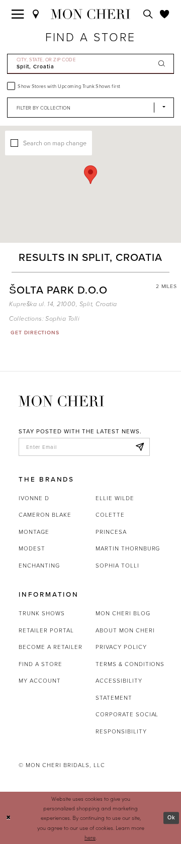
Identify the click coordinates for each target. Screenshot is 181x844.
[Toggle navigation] (18, 14)
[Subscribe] (139, 446)
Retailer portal (46, 630)
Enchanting (39, 565)
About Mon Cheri (125, 630)
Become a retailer (50, 647)
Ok (171, 817)
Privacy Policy (121, 647)
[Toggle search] (148, 14)
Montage (34, 532)
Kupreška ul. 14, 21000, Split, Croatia (63, 304)
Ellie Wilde (115, 498)
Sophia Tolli (62, 319)
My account (40, 681)
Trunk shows (42, 613)
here (90, 837)
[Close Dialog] (8, 817)
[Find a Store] (36, 14)
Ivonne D (34, 498)
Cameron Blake (45, 515)
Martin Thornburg (128, 548)
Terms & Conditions (130, 664)
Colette (110, 515)
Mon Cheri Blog (123, 613)
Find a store (40, 664)
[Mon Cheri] (61, 400)
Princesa (111, 532)
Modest (32, 548)
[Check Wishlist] (164, 14)
